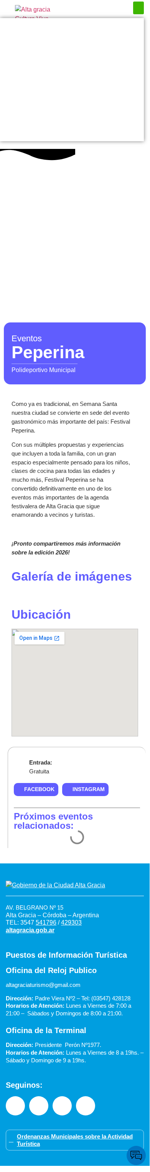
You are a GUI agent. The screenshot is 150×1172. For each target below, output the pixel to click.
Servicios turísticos (72, 118)
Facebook (39, 789)
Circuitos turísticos (72, 87)
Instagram (89, 789)
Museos (72, 102)
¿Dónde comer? (72, 56)
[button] (138, 8)
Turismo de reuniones (72, 133)
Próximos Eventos (72, 25)
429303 (71, 922)
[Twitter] (85, 1105)
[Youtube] (62, 1105)
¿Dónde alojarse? (72, 72)
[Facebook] (15, 1105)
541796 (46, 922)
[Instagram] (38, 1105)
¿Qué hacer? (72, 41)
